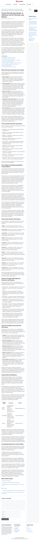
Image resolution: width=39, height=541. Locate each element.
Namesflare (20, 1)
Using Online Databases (6, 65)
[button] (33, 4)
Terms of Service (30, 531)
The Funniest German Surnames (8, 58)
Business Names (22, 4)
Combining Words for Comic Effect (9, 66)
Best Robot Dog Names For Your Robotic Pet (32, 39)
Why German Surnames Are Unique (9, 57)
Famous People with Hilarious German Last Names (12, 62)
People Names (8, 4)
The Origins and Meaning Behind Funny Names (11, 60)
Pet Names (15, 4)
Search (30, 9)
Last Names (16, 9)
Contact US (29, 528)
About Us (28, 526)
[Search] (35, 11)
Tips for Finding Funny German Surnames (10, 64)
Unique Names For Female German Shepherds (11, 482)
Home (3, 9)
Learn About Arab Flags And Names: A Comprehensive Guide (14, 490)
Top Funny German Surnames (7, 61)
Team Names (29, 4)
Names (6, 9)
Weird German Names (6, 480)
